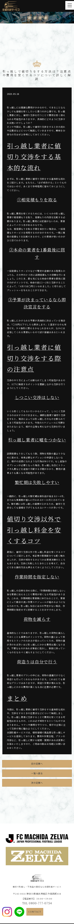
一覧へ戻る (37, 773)
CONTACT (34, 911)
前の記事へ (37, 763)
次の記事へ (37, 782)
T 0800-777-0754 (37, 903)
